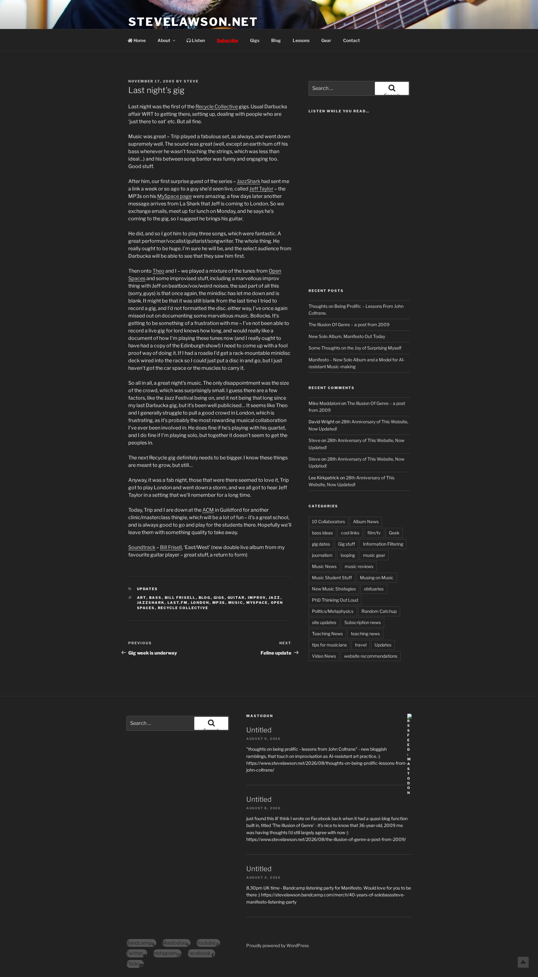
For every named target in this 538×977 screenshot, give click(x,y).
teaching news (365, 633)
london (200, 602)
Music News (324, 566)
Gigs (254, 40)
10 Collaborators (328, 521)
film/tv (374, 532)
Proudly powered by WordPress (277, 945)
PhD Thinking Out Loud (335, 600)
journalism (322, 555)
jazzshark (151, 602)
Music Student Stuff (332, 577)
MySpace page (174, 196)
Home (139, 40)
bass (155, 597)
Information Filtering (383, 544)
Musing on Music (377, 577)
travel (360, 644)
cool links (350, 532)
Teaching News (327, 633)
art (141, 597)
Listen (198, 40)
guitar (236, 597)
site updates (324, 622)
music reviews (359, 566)
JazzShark (248, 181)
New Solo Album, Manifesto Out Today (347, 336)
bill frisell (180, 597)
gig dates (321, 544)
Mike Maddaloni (324, 403)
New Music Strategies (334, 588)
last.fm (178, 602)
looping (348, 555)
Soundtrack (141, 547)
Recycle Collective (217, 107)
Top (523, 962)
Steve (191, 81)
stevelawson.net (193, 22)
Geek (394, 532)
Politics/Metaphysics (332, 611)
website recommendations (370, 656)
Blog (276, 40)
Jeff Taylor (261, 189)
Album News (366, 521)
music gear (374, 555)
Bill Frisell (171, 547)
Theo (158, 271)
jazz (275, 597)
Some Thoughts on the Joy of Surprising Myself (355, 347)
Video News (324, 656)
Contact (351, 40)
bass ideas (322, 532)
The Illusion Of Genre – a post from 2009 (349, 324)
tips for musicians (329, 644)
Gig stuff (346, 544)
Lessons (301, 40)
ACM (208, 510)
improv (257, 597)
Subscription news (362, 622)
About (164, 40)
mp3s (218, 602)
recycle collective (183, 608)
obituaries (374, 588)
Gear (326, 40)
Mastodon (259, 716)
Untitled (258, 730)
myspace (257, 602)
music (235, 602)
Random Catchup (379, 611)
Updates (147, 589)
